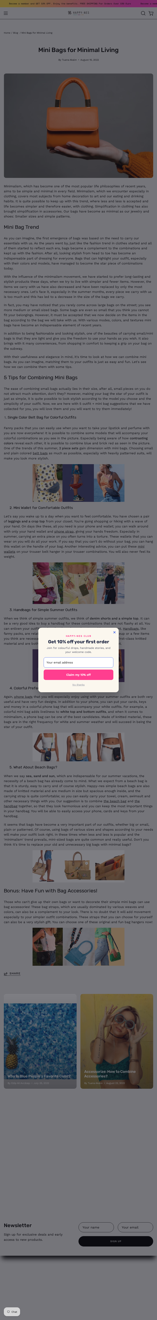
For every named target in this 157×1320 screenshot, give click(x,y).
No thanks (78, 684)
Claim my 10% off (78, 675)
